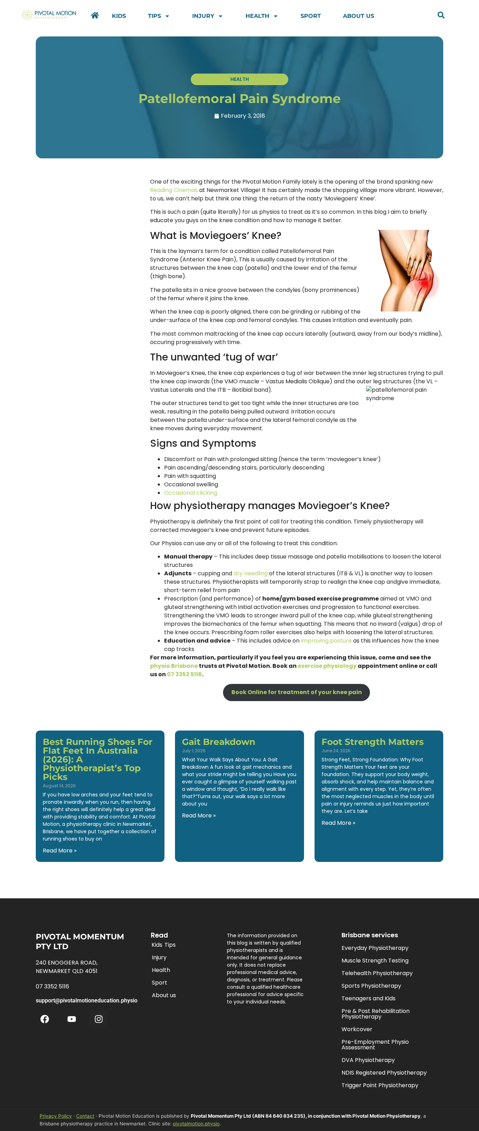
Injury (203, 16)
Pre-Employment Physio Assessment (375, 1044)
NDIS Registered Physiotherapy (384, 1073)
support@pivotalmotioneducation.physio (86, 1000)
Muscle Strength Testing (375, 961)
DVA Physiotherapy (368, 1060)
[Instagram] (98, 1019)
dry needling (251, 573)
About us (358, 16)
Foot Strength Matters (373, 741)
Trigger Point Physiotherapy (380, 1085)
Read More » (59, 850)
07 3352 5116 (184, 674)
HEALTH (239, 79)
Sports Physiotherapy (371, 986)
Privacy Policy (56, 1116)
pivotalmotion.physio (196, 1123)
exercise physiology (327, 666)
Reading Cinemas (174, 190)
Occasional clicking (190, 493)
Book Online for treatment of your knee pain (296, 692)
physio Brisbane (174, 666)
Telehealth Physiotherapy (377, 973)
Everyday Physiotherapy (375, 948)
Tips (154, 16)
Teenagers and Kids (369, 998)
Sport (311, 16)
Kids (119, 16)
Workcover (357, 1029)
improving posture (326, 641)
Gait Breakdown (218, 741)
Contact (85, 1116)
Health (257, 16)
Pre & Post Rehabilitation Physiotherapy (376, 1014)
